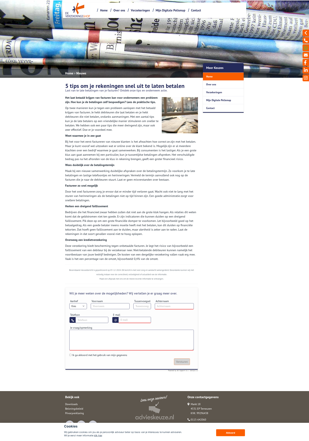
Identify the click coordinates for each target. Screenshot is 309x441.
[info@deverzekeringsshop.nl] (306, 55)
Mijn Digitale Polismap (170, 10)
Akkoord (230, 433)
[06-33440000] (306, 47)
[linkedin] (306, 70)
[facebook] (306, 62)
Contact (196, 10)
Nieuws (81, 73)
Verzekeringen (140, 10)
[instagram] (306, 77)
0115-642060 (198, 419)
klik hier (98, 435)
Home (104, 10)
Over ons (119, 10)
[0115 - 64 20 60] (306, 40)
